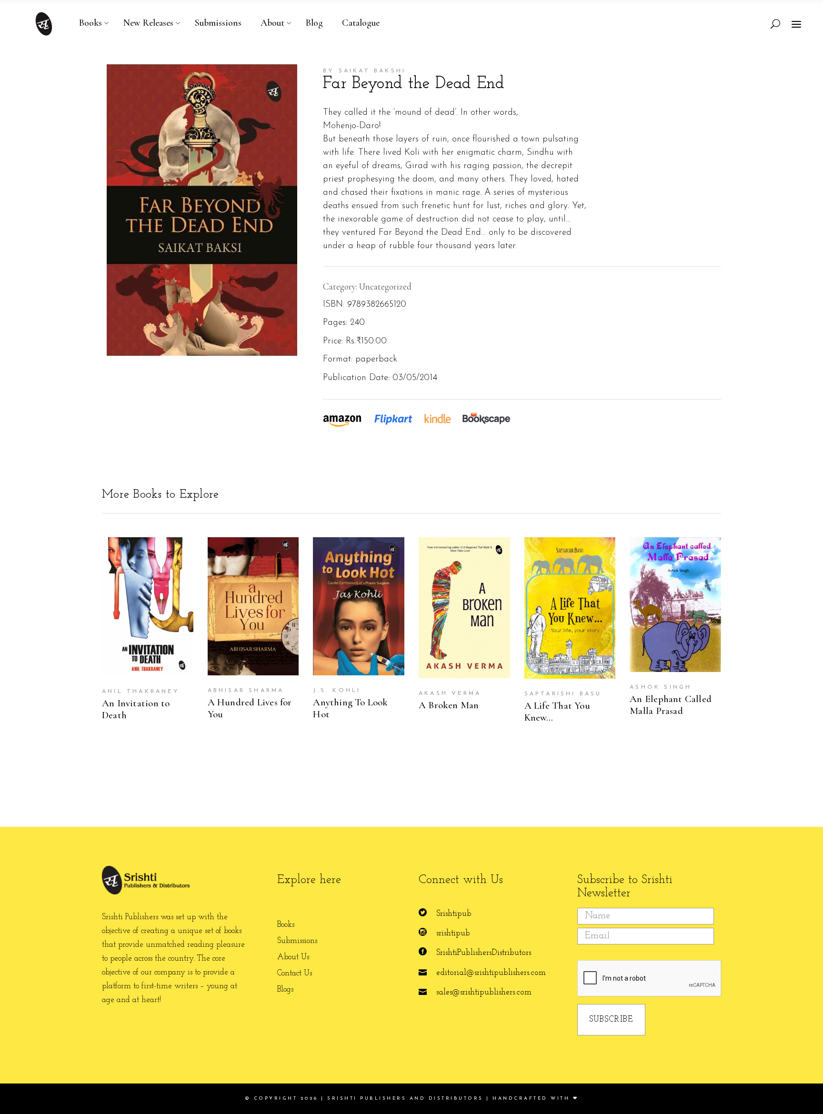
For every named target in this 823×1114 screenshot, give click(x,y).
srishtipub (453, 933)
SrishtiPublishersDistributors (483, 953)
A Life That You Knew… (557, 711)
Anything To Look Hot (350, 708)
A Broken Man (449, 705)
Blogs (285, 989)
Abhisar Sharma (246, 690)
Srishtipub (454, 914)
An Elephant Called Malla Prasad (671, 705)
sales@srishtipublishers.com (484, 992)
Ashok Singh (661, 687)
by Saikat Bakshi (364, 71)
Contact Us (294, 973)
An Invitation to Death (136, 709)
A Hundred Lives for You (250, 708)
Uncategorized (385, 286)
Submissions (297, 941)
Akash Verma (450, 693)
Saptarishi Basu (563, 694)
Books (285, 925)
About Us (293, 957)
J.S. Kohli (337, 690)
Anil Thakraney (141, 691)
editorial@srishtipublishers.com (491, 973)
